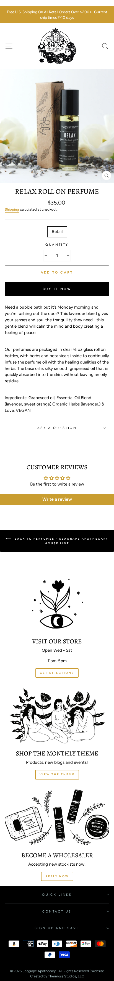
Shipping (12, 209)
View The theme (57, 774)
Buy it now (57, 289)
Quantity (57, 244)
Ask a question (57, 428)
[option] (57, 14)
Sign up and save (57, 928)
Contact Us (56, 911)
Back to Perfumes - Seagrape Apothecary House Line (60, 541)
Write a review (57, 499)
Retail (57, 231)
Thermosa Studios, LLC (66, 976)
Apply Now (57, 876)
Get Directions (57, 673)
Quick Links (57, 895)
